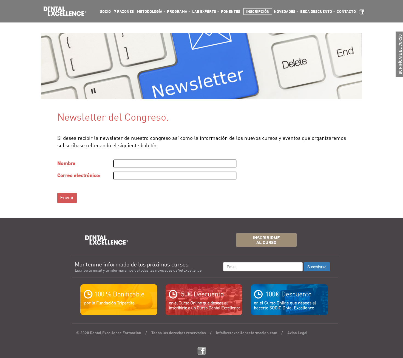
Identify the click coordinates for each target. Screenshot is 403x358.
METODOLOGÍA (149, 12)
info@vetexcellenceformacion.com (246, 333)
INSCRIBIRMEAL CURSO (266, 240)
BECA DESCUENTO (316, 12)
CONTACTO (346, 12)
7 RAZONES (124, 12)
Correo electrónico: (79, 175)
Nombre (66, 163)
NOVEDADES (284, 12)
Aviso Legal (297, 333)
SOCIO (105, 12)
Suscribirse (317, 266)
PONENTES (230, 12)
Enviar (67, 197)
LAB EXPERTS (204, 12)
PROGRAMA (177, 12)
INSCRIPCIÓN (257, 12)
